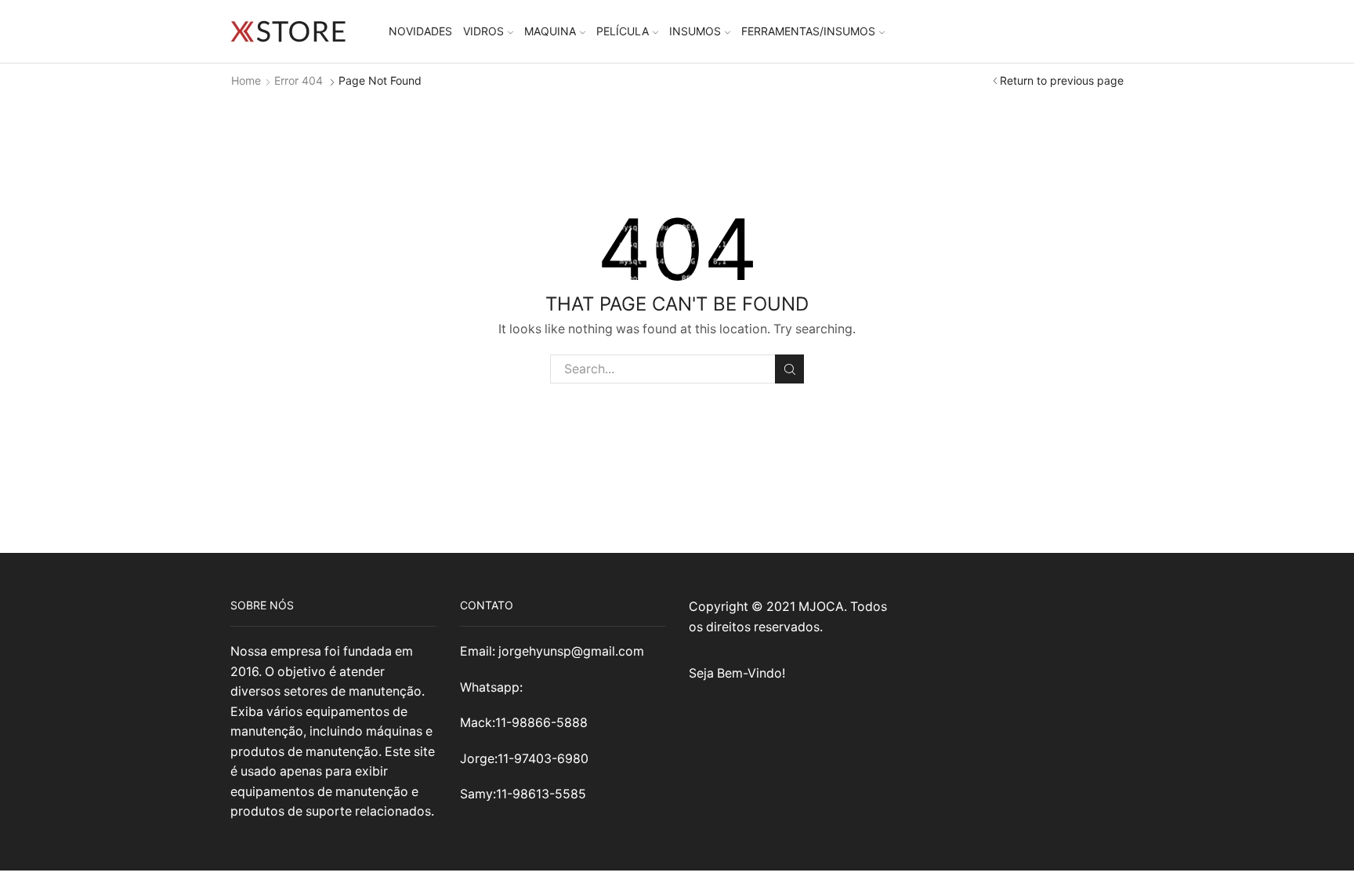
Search (789, 368)
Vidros (483, 31)
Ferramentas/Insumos (808, 31)
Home (246, 80)
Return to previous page (1062, 80)
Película (622, 31)
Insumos (695, 31)
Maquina (550, 31)
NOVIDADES (420, 31)
